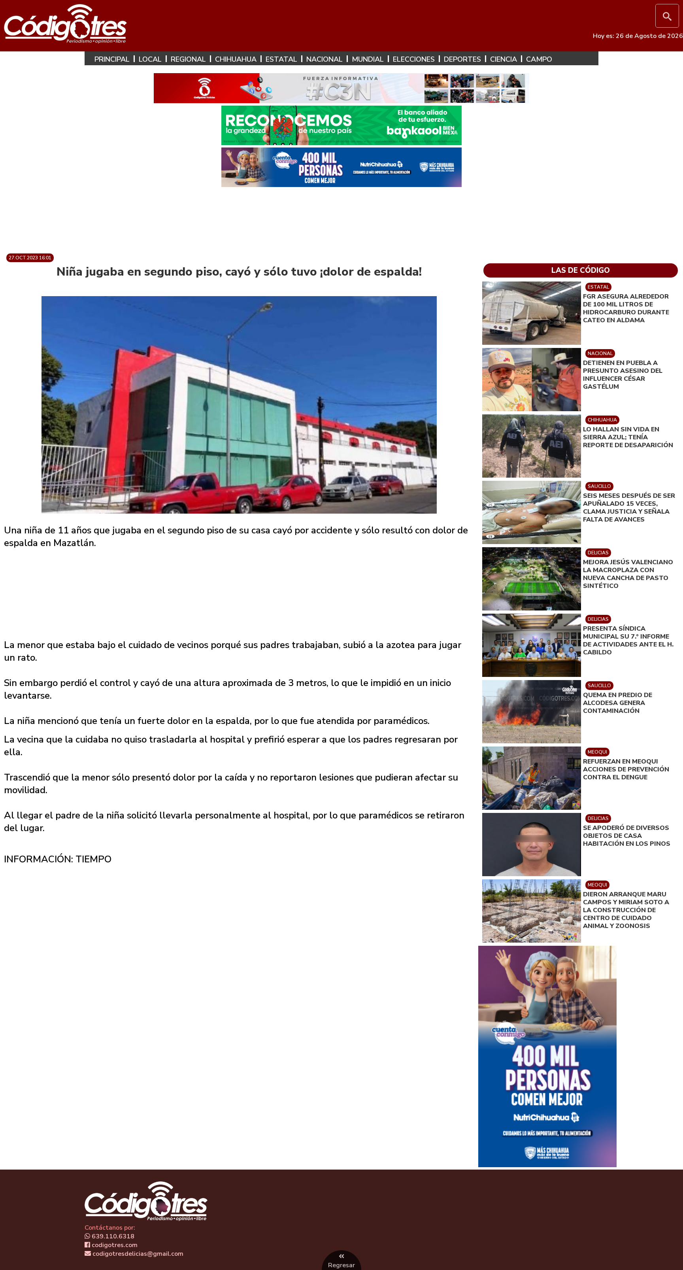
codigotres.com (114, 1245)
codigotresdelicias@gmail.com (137, 1253)
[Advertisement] (341, 217)
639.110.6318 (112, 1236)
